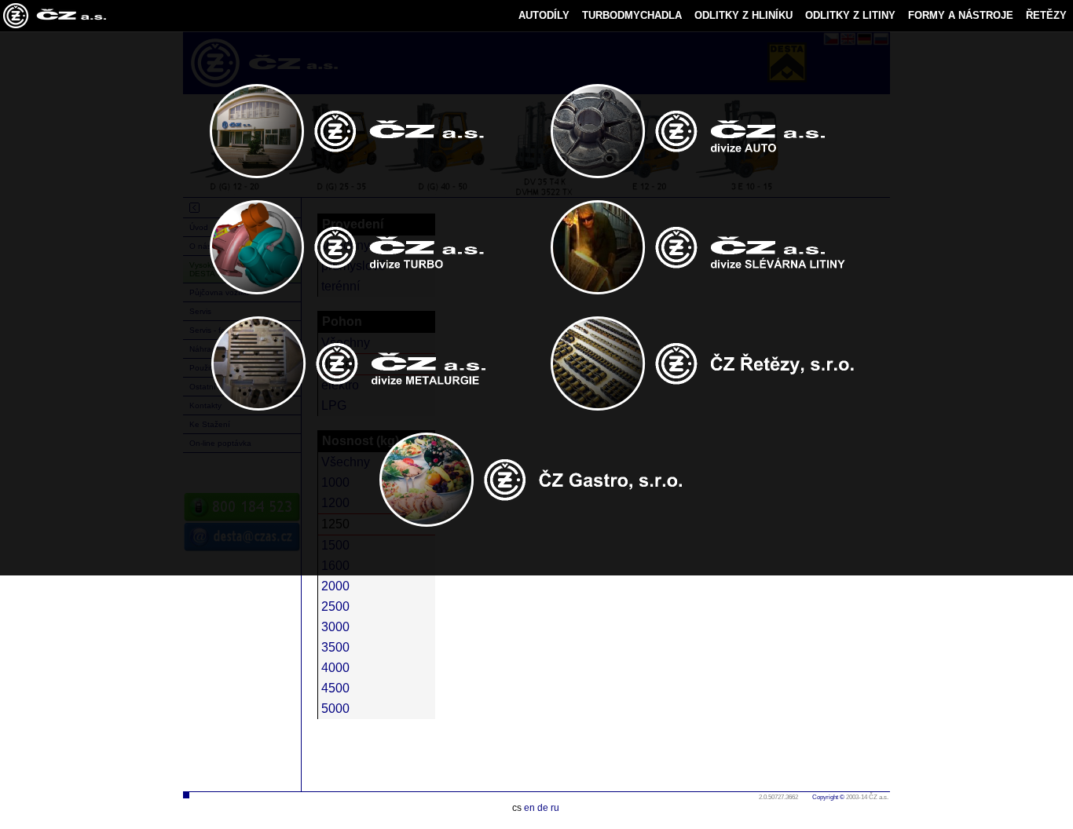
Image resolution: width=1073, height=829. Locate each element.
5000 (335, 708)
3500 (335, 647)
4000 (335, 667)
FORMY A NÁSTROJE (960, 15)
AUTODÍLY (543, 15)
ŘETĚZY (1046, 15)
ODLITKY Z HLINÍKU (743, 15)
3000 (335, 627)
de (542, 807)
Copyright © (828, 797)
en (529, 807)
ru (555, 807)
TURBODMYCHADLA (632, 15)
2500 (335, 606)
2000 (335, 586)
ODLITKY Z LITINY (850, 15)
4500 (335, 688)
